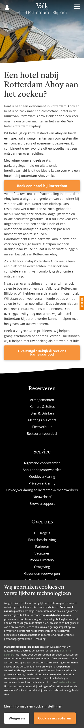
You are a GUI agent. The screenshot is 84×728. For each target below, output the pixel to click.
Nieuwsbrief (42, 496)
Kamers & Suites (42, 406)
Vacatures (42, 553)
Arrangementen (42, 399)
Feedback (81, 303)
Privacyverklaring (42, 483)
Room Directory (42, 560)
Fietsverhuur (42, 426)
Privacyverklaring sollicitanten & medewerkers (42, 490)
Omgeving (42, 566)
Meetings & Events (42, 420)
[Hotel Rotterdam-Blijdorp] (42, 11)
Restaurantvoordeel (42, 433)
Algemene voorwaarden (42, 463)
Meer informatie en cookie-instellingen (33, 706)
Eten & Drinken (42, 413)
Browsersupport (42, 503)
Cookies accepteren (54, 718)
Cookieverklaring (66, 682)
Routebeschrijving (42, 539)
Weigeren (17, 718)
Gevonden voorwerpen (42, 573)
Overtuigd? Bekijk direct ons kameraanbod (42, 352)
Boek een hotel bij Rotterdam (42, 185)
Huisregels (42, 533)
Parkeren (42, 546)
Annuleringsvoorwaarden (42, 469)
